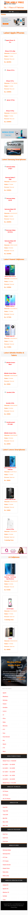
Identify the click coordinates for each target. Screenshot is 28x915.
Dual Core (5, 834)
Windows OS (6, 892)
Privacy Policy (14, 907)
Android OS (5, 885)
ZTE (4, 747)
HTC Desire (6, 861)
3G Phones (5, 791)
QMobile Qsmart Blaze (10, 373)
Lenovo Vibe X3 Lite (10, 499)
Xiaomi (4, 744)
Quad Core (5, 837)
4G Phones (5, 795)
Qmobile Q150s (10, 403)
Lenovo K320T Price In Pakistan (10, 468)
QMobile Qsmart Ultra (10, 433)
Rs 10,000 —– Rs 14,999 (9, 775)
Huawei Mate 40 (10, 336)
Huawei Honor (6, 868)
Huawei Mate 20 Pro (10, 276)
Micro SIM (5, 822)
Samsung (5, 700)
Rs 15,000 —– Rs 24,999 (9, 772)
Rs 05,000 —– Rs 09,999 (9, 779)
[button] (16, 12)
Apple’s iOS (5, 888)
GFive (4, 718)
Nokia (4, 722)
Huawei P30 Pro (10, 306)
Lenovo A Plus (10, 529)
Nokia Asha (5, 872)
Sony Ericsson (6, 736)
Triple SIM (5, 811)
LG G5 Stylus (10, 608)
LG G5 (10, 638)
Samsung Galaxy (7, 850)
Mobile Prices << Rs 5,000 (9, 782)
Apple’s (4, 693)
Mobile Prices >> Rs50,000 (9, 761)
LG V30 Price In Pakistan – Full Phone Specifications (10, 577)
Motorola (5, 725)
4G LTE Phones (6, 798)
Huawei (4, 704)
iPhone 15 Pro (10, 81)
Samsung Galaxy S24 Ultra (10, 242)
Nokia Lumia (6, 875)
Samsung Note (6, 853)
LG (3, 715)
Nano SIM (5, 825)
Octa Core (5, 841)
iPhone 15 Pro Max (10, 51)
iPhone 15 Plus (10, 111)
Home (5, 905)
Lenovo (4, 711)
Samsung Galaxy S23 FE (10, 210)
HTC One (5, 857)
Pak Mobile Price (20, 677)
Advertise (21, 905)
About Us (10, 905)
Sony (4, 733)
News (4, 751)
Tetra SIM (5, 814)
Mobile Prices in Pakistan (14, 3)
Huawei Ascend (6, 864)
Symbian (5, 896)
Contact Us (15, 905)
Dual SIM (5, 807)
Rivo (4, 740)
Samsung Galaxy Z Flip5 (10, 178)
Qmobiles (5, 707)
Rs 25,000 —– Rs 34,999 (9, 768)
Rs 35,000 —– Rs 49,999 (9, 764)
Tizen (4, 899)
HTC (4, 729)
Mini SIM (5, 818)
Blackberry (5, 696)
